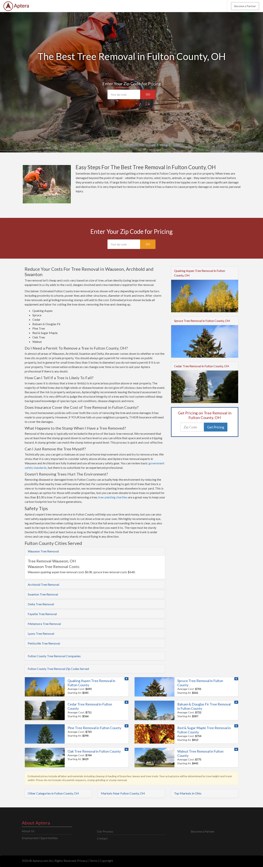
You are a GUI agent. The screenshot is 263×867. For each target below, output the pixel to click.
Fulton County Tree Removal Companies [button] (54, 656)
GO (148, 94)
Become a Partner (245, 6)
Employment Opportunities (40, 838)
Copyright (106, 860)
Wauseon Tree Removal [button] (43, 551)
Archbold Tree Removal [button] (43, 584)
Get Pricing (215, 427)
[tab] (95, 551)
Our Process (105, 831)
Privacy (82, 860)
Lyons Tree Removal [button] (41, 633)
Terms (93, 860)
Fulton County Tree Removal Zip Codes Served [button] (58, 668)
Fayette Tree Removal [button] (42, 614)
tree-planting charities (112, 497)
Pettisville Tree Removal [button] (44, 643)
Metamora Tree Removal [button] (44, 623)
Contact (102, 838)
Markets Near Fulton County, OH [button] (123, 793)
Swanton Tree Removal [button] (43, 594)
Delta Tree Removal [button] (41, 604)
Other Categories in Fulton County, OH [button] (53, 793)
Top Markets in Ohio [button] (187, 793)
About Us (28, 831)
